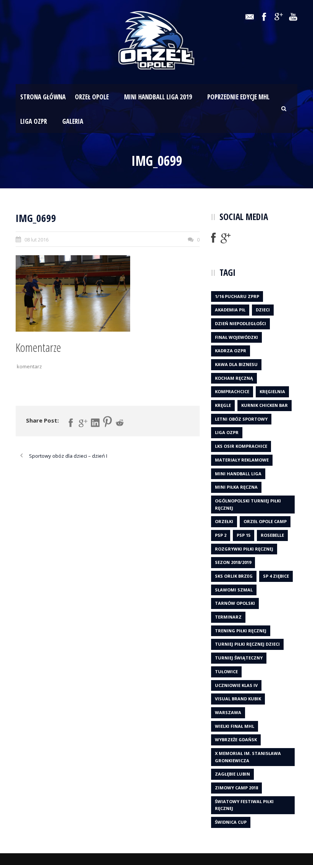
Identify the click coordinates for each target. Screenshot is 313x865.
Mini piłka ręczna (236, 487)
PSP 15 (243, 535)
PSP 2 (220, 535)
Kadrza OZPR (230, 350)
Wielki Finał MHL (234, 726)
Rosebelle (272, 535)
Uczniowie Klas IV (236, 685)
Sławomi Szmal (234, 590)
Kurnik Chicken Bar (264, 405)
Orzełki (224, 521)
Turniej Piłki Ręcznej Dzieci (247, 644)
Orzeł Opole (92, 96)
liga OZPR (227, 432)
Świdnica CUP (231, 822)
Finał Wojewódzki (236, 337)
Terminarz (228, 617)
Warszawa (228, 712)
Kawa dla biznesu (236, 364)
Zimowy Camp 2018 (236, 787)
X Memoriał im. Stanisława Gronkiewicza (248, 756)
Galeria (72, 121)
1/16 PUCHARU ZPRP (237, 296)
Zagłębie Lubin (232, 774)
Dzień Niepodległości (240, 323)
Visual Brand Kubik (238, 698)
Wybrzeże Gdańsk (236, 739)
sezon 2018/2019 (233, 562)
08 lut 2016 (36, 239)
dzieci (263, 310)
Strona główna (43, 96)
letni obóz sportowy (241, 419)
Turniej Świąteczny (239, 658)
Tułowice (226, 671)
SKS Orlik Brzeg (234, 576)
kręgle (223, 405)
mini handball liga (238, 473)
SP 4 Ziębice (276, 576)
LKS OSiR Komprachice (241, 446)
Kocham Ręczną (234, 378)
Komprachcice (232, 391)
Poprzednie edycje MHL (238, 96)
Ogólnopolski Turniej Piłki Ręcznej (248, 504)
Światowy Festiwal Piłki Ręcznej (244, 805)
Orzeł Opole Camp (265, 521)
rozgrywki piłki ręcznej (244, 549)
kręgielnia (272, 391)
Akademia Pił (230, 310)
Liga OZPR (33, 121)
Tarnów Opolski (235, 603)
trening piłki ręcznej (240, 630)
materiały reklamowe (242, 460)
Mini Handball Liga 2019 (158, 96)
